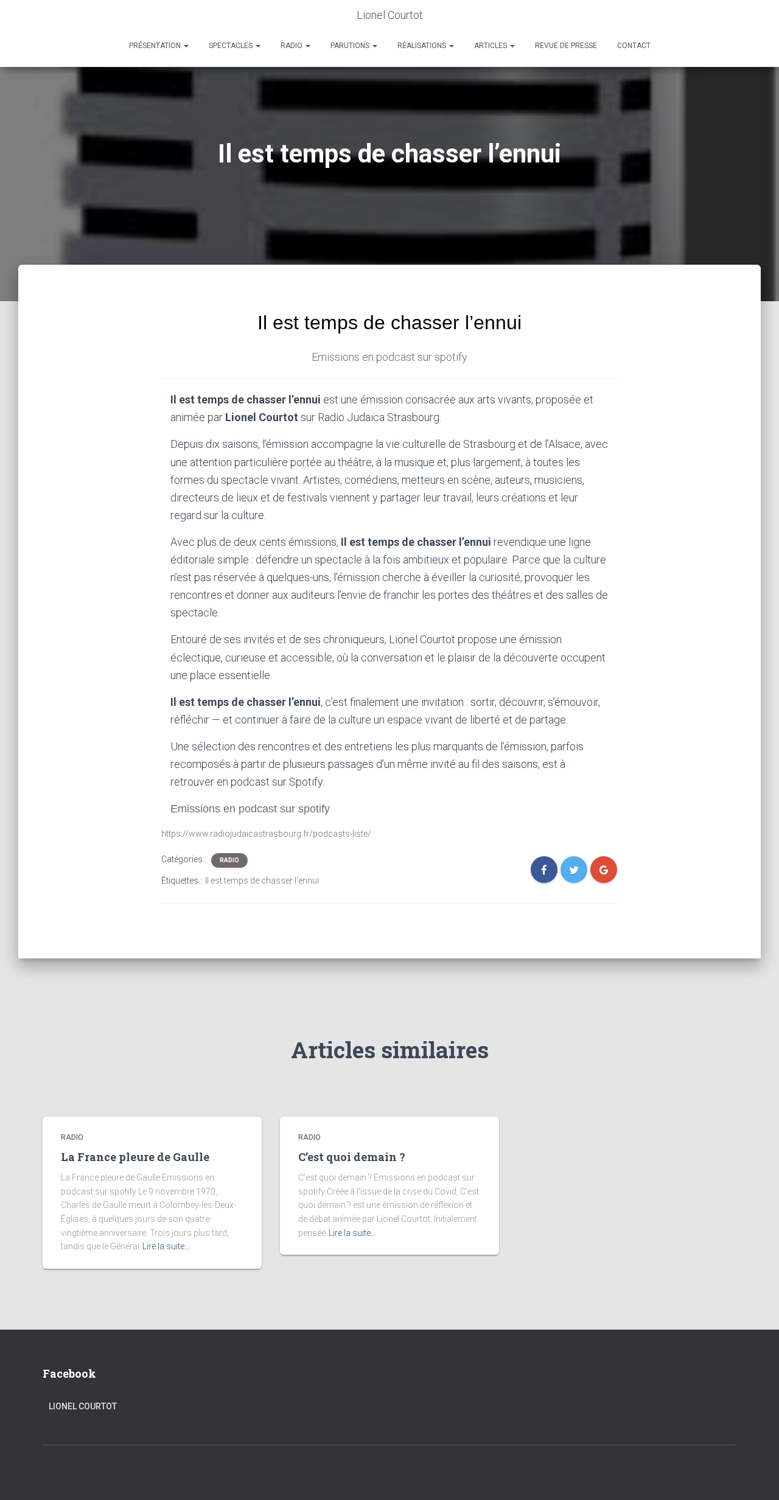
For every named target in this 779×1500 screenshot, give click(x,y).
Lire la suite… (166, 1246)
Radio (292, 45)
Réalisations (422, 45)
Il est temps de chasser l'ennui (262, 880)
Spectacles (231, 45)
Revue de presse (566, 45)
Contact (634, 45)
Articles (491, 45)
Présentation (156, 45)
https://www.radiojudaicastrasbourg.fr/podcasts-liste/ (266, 834)
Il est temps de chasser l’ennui (389, 322)
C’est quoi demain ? (351, 1156)
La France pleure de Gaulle (135, 1156)
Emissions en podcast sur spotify (389, 357)
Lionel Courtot (83, 1406)
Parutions (350, 45)
